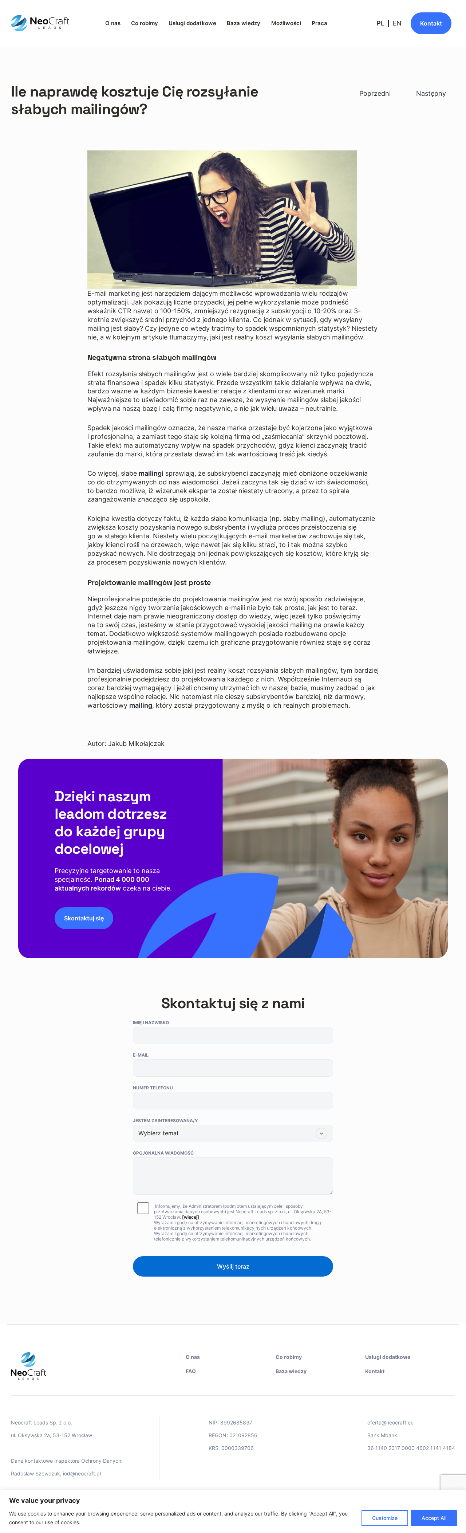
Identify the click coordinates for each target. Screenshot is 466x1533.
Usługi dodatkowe (192, 23)
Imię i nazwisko (151, 1022)
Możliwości (286, 23)
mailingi (151, 473)
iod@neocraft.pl (82, 1473)
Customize (385, 1518)
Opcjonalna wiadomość (163, 1153)
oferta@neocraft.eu (390, 1422)
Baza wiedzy (243, 23)
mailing (140, 705)
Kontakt (374, 1371)
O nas (113, 23)
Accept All (434, 1518)
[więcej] (190, 1217)
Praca (319, 23)
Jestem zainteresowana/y (165, 1120)
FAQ (191, 1371)
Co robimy (144, 23)
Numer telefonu (153, 1087)
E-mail (141, 1055)
